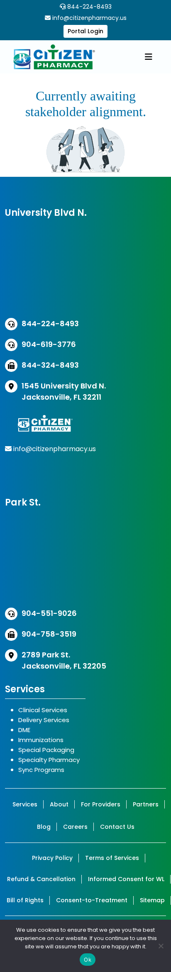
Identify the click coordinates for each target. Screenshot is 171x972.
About (59, 804)
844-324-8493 (50, 365)
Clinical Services (42, 710)
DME (24, 729)
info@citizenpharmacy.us (89, 18)
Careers (75, 827)
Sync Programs (41, 769)
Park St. (23, 502)
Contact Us (117, 827)
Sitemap (152, 900)
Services (24, 804)
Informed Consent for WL (126, 879)
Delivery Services (43, 720)
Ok (87, 959)
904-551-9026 (49, 613)
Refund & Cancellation (41, 879)
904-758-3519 (49, 634)
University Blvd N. (46, 212)
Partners (146, 804)
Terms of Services (112, 858)
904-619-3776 (49, 344)
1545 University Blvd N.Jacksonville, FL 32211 (64, 391)
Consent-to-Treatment (91, 900)
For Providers (100, 804)
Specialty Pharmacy (49, 759)
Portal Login (85, 31)
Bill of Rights (25, 900)
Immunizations (41, 739)
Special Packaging (46, 749)
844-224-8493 (89, 6)
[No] (160, 946)
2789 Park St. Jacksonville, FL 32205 (64, 660)
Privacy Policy (52, 858)
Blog (44, 827)
